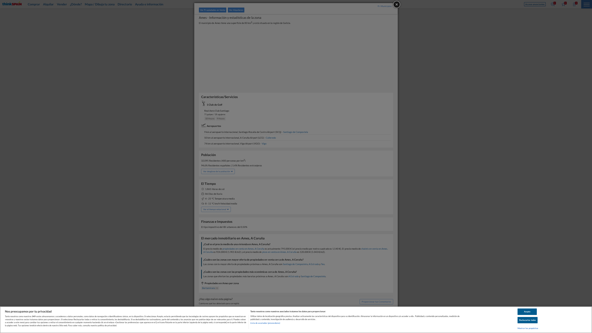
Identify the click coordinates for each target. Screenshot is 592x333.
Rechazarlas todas (527, 320)
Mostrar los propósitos (528, 328)
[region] (296, 319)
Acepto (527, 311)
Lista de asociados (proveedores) (265, 323)
